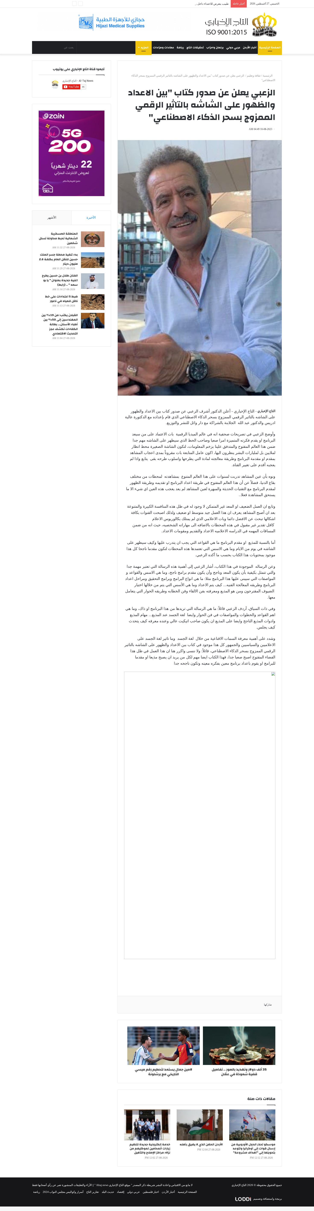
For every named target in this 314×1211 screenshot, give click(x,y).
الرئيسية (268, 75)
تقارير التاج (92, 1191)
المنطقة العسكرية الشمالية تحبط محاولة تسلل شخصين (58, 238)
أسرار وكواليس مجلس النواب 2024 (63, 1191)
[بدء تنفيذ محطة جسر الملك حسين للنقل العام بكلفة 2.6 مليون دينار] (92, 260)
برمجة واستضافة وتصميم (267, 1198)
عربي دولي (233, 47)
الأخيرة (91, 217)
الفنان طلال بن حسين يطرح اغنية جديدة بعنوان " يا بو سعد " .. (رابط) (60, 280)
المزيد (144, 47)
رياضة (180, 47)
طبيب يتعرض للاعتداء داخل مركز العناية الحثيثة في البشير (196, 3)
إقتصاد (120, 1191)
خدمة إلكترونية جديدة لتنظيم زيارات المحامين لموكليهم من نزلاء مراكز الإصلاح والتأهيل (149, 1148)
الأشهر (51, 217)
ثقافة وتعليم (254, 75)
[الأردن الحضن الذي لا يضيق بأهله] (200, 1124)
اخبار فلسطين (151, 1191)
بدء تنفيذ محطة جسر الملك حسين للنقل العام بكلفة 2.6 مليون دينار (58, 259)
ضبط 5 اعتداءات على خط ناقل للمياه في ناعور (61, 299)
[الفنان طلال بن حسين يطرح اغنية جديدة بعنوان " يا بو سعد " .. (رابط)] (92, 281)
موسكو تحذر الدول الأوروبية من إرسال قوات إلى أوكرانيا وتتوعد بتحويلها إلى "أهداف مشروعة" (253, 1148)
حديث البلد (108, 1191)
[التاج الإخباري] (242, 24)
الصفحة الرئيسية (270, 47)
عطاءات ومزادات (163, 47)
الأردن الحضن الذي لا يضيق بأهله (201, 1144)
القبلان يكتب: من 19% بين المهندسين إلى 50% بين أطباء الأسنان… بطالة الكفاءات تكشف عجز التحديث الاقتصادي (59, 324)
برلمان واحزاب (215, 47)
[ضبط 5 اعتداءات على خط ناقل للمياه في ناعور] (92, 302)
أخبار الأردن (250, 47)
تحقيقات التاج (195, 47)
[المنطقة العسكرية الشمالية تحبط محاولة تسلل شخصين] (92, 239)
